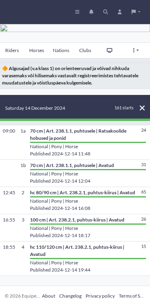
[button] (136, 12)
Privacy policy (100, 296)
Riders (12, 50)
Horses (36, 50)
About (48, 296)
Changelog (70, 296)
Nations (61, 50)
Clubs (85, 50)
